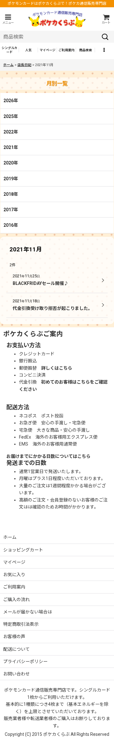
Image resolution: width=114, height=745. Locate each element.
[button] (8, 19)
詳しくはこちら (56, 368)
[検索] (105, 36)
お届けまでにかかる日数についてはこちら (48, 456)
